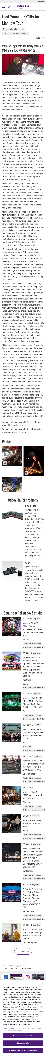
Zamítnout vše (23, 1043)
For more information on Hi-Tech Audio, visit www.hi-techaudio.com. (22, 423)
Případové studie (21, 966)
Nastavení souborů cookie (23, 1036)
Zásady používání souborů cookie (22, 1029)
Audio (11, 966)
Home (4, 966)
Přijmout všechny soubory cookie (23, 1050)
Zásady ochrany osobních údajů (21, 1028)
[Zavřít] (43, 983)
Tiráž (5, 1028)
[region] (23, 1017)
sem (21, 1021)
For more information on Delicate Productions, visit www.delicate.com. (23, 431)
